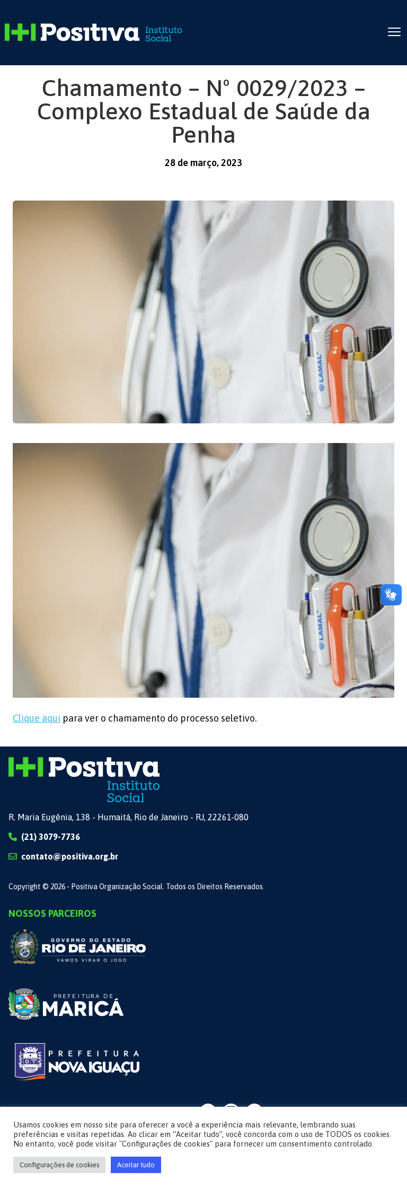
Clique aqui (36, 718)
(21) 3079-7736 (50, 836)
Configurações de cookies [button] (59, 1165)
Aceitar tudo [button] (136, 1165)
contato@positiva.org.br (69, 856)
